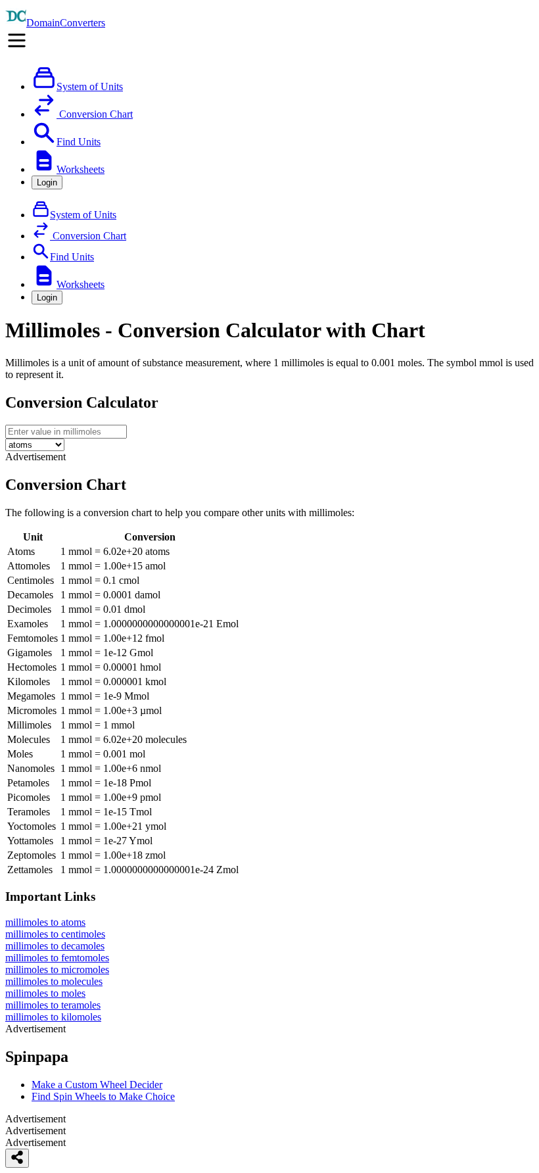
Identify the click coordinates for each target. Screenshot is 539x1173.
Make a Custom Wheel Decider (97, 1084)
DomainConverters (65, 22)
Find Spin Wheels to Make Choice (103, 1096)
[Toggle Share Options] (17, 1158)
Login (47, 182)
